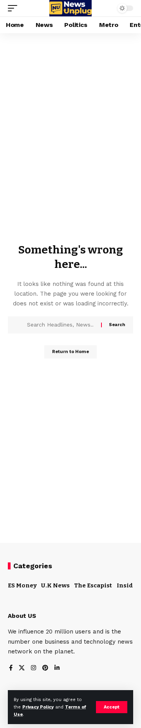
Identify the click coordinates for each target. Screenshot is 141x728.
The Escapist (93, 585)
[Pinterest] (45, 668)
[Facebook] (11, 668)
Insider (128, 585)
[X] (22, 668)
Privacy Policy (38, 707)
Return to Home (70, 351)
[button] (111, 707)
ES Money (22, 585)
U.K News (55, 585)
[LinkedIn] (57, 668)
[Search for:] (61, 325)
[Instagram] (33, 668)
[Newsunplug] (70, 8)
